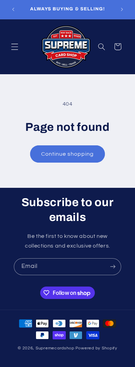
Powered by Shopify (96, 348)
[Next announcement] (121, 9)
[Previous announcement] (13, 9)
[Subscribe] (113, 266)
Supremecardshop (55, 348)
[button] (14, 47)
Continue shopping (67, 154)
